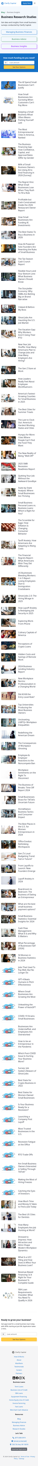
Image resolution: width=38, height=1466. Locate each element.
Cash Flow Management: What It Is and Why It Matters (27, 932)
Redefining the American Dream (26, 734)
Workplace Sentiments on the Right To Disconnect (27, 774)
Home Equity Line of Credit (19, 1400)
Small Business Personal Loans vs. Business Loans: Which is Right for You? (27, 508)
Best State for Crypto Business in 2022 (27, 1083)
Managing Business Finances (19, 32)
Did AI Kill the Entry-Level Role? (26, 695)
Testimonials (19, 1367)
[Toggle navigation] (34, 3)
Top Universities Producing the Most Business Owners (25, 708)
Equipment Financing (19, 1397)
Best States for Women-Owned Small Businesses (26, 1095)
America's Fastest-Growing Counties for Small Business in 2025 (27, 397)
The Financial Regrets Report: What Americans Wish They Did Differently (26, 560)
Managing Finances (19, 1422)
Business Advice (19, 39)
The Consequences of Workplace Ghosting (27, 746)
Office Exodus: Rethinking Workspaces (25, 844)
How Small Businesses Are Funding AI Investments (25, 221)
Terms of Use (25, 1456)
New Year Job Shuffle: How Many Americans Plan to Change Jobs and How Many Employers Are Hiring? (27, 352)
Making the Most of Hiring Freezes (27, 1181)
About (19, 1360)
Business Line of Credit (19, 1390)
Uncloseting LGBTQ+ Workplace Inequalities (27, 722)
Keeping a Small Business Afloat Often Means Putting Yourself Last (26, 117)
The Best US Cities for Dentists (26, 1216)
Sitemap (21, 1459)
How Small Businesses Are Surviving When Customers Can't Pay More (26, 100)
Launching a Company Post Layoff (25, 1119)
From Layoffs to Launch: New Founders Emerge (26, 868)
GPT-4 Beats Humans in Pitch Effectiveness (26, 982)
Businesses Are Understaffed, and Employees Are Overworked (27, 1030)
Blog (3, 12)
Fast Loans (19, 1407)
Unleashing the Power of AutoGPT (27, 1006)
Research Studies (19, 1429)
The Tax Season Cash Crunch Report (25, 261)
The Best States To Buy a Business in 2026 (27, 234)
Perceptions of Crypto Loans (25, 645)
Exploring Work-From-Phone (26, 622)
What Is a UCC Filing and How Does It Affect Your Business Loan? (27, 1261)
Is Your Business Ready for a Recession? (26, 1107)
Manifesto (19, 1363)
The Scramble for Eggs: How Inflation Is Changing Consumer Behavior (26, 527)
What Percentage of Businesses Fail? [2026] (27, 946)
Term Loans (19, 1386)
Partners (19, 1373)
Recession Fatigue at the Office (26, 1143)
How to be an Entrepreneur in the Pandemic (26, 1044)
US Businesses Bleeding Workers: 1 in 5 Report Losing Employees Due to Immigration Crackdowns (27, 580)
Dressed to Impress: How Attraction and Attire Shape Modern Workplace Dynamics (27, 1243)
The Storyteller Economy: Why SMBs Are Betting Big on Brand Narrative (26, 294)
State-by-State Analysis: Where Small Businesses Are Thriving (26, 491)
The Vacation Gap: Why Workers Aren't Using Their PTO (27, 333)
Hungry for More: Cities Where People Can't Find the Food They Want (26, 440)
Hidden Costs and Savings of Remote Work (27, 657)
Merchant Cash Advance (19, 1410)
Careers (19, 1370)
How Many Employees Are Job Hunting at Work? (27, 1227)
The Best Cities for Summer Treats (26, 410)
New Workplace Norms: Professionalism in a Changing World (27, 682)
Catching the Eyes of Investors (26, 1192)
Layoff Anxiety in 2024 (26, 880)
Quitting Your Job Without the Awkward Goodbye (27, 478)
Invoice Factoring (19, 1403)
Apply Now (27, 3)
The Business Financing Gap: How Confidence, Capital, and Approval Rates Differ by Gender (26, 151)
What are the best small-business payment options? (26, 906)
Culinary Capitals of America (27, 633)
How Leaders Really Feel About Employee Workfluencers (26, 382)
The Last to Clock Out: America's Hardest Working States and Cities (26, 423)
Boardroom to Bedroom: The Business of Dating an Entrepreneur (27, 893)
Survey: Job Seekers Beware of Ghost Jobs (27, 1071)
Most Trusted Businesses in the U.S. (26, 1131)
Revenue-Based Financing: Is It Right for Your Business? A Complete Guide (26, 1277)
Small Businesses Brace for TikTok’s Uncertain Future (26, 799)
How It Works (19, 1357)
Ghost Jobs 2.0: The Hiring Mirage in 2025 (27, 598)
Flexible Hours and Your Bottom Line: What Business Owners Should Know (27, 276)
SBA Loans (19, 1393)
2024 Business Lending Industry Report (26, 669)
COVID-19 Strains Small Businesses (26, 1017)
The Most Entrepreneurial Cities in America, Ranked (26, 133)
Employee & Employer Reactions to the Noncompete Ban (26, 759)
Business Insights (19, 46)
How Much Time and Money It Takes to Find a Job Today (27, 1204)
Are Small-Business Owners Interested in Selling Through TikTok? (27, 1167)
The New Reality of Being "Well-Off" (27, 454)
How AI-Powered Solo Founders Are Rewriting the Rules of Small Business (27, 248)
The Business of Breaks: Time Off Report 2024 (26, 787)
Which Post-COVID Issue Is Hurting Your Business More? (27, 1057)
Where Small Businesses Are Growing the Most (26, 994)
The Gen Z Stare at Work (27, 369)
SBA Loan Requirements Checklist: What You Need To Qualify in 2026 (25, 1295)
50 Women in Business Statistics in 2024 (27, 958)
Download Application (19, 1449)
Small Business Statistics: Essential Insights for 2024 (27, 919)
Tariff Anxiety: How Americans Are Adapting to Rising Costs (27, 544)
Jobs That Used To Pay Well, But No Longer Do (26, 970)
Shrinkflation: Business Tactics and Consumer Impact (25, 813)
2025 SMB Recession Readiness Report (26, 466)
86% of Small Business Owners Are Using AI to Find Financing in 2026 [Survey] (26, 170)
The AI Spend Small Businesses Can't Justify (27, 85)
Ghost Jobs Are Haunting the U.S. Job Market (26, 320)
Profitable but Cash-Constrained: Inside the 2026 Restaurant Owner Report (27, 205)
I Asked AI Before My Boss (26, 308)
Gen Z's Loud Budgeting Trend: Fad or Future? (26, 856)
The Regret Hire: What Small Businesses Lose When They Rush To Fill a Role (26, 187)
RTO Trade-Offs (25, 1154)
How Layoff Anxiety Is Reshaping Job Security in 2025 (27, 610)
